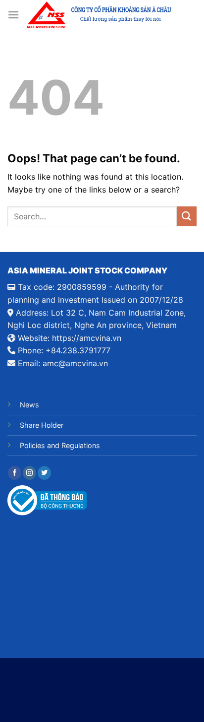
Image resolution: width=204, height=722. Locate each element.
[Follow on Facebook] (14, 473)
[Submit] (187, 216)
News (29, 404)
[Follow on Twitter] (44, 473)
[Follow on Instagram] (29, 473)
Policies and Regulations (60, 445)
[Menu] (13, 14)
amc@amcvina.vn (75, 363)
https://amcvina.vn (86, 338)
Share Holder (41, 425)
